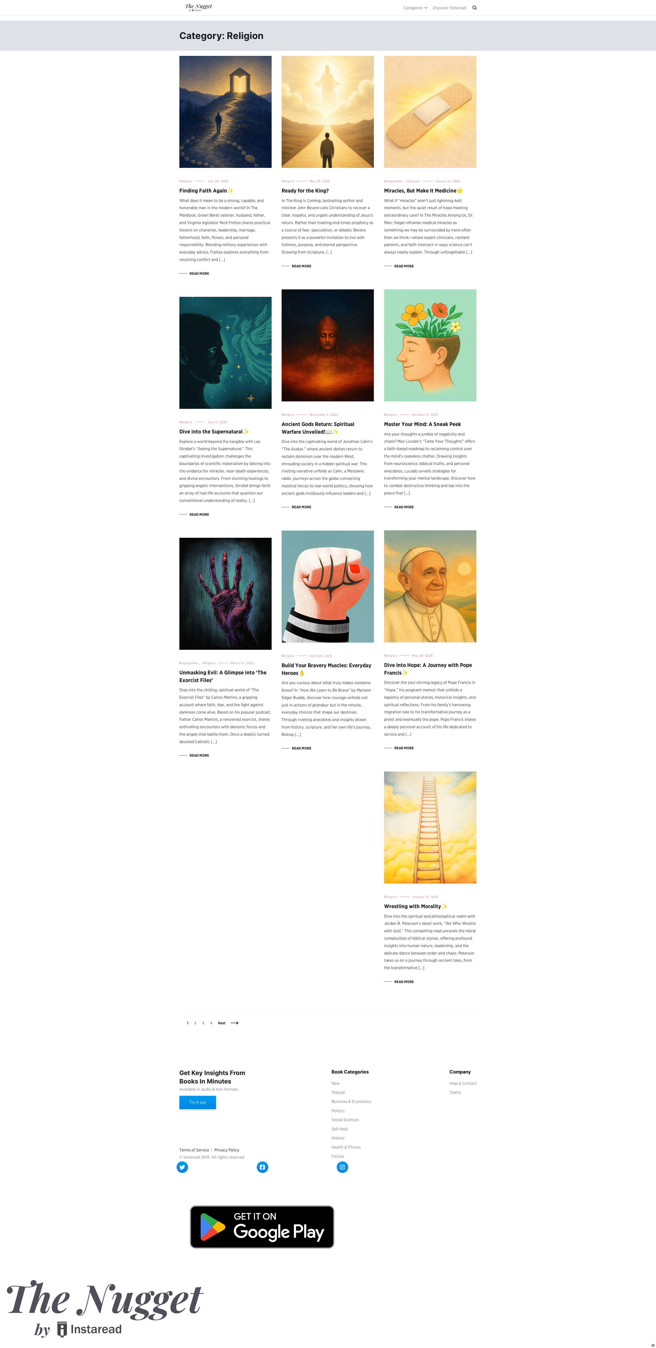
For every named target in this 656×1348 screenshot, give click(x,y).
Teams (455, 1092)
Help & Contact (463, 1083)
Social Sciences (345, 1119)
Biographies (393, 181)
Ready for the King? (305, 190)
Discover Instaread (449, 7)
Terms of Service (194, 1150)
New (336, 1083)
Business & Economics (351, 1101)
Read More (199, 273)
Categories (413, 7)
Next (221, 1023)
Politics (338, 1110)
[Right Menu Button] (653, 1345)
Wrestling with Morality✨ (416, 906)
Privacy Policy (226, 1150)
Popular (338, 1092)
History (338, 1138)
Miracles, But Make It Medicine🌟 (423, 190)
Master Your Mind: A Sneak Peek (422, 424)
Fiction (338, 1156)
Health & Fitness (346, 1147)
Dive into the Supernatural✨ (214, 431)
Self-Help (340, 1129)
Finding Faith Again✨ (206, 190)
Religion (185, 181)
